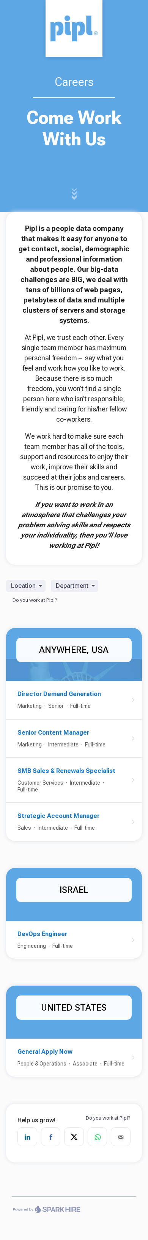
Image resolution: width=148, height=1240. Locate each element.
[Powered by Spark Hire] (46, 1210)
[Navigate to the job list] (74, 28)
